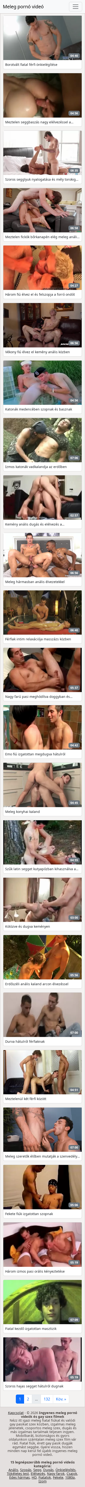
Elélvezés (38, 1473)
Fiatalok (44, 1477)
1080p (70, 1477)
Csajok (72, 1473)
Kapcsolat (16, 1412)
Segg (37, 1470)
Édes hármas (19, 1477)
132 (47, 1399)
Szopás (25, 1470)
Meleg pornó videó (23, 6)
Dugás (48, 1470)
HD (34, 1477)
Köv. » (61, 1399)
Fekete (58, 1477)
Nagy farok (56, 1473)
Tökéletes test (18, 1473)
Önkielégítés (65, 1470)
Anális (13, 1470)
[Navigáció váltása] (75, 6)
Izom (42, 1481)
